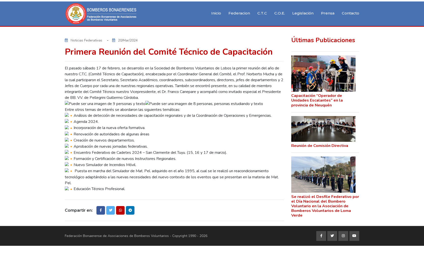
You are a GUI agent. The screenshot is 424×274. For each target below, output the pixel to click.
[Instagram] (343, 236)
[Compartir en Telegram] (130, 210)
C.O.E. (279, 13)
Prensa (327, 13)
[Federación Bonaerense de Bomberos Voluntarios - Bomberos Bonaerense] (101, 14)
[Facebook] (321, 236)
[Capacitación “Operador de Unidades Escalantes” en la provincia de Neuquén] (323, 73)
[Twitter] (332, 236)
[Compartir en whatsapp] (120, 210)
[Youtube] (354, 236)
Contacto (350, 13)
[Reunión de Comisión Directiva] (323, 129)
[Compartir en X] (110, 210)
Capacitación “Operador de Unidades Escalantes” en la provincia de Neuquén (317, 100)
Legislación (303, 13)
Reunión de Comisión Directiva (319, 145)
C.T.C (262, 13)
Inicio (216, 13)
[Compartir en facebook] (100, 210)
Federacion (239, 13)
